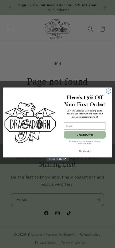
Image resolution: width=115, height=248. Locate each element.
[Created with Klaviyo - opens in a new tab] (57, 159)
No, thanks (85, 151)
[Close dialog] (108, 91)
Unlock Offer (84, 135)
